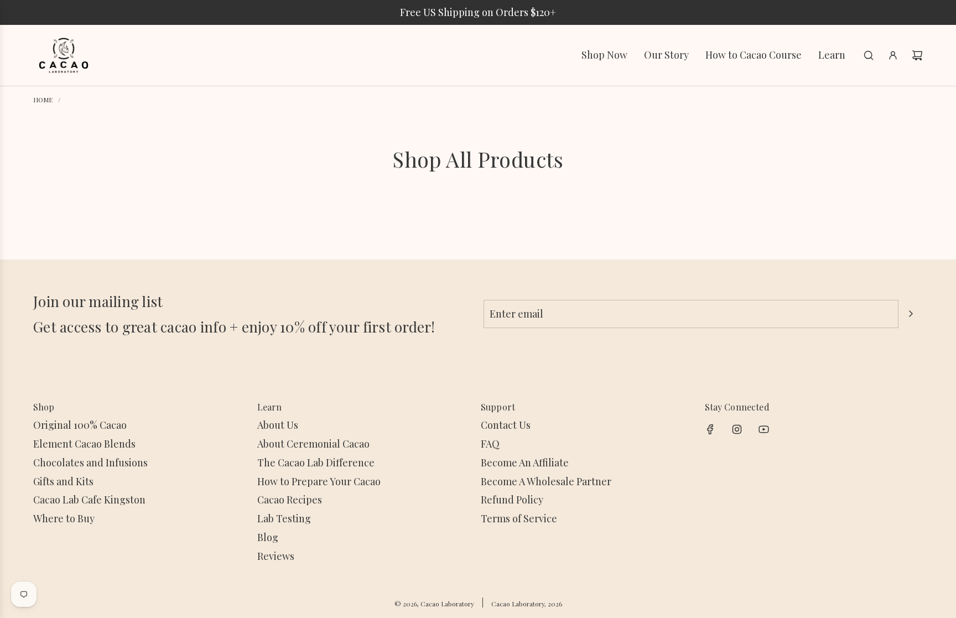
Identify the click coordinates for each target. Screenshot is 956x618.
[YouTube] (763, 429)
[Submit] (910, 314)
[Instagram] (737, 429)
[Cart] (917, 55)
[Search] (868, 55)
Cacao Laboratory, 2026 (526, 603)
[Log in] (893, 55)
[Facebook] (710, 429)
